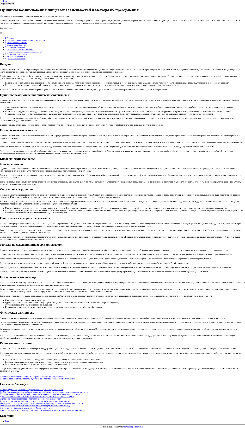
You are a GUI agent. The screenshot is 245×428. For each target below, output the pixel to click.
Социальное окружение (16, 47)
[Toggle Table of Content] (2, 34)
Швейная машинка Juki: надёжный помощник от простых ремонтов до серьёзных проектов (40, 394)
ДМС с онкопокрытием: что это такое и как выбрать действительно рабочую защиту (37, 396)
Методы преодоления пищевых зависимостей (24, 52)
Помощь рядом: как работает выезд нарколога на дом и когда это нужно (31, 390)
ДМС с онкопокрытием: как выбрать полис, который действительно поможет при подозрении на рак (44, 392)
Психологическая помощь (17, 54)
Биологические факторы (16, 45)
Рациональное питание (17, 59)
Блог (7, 421)
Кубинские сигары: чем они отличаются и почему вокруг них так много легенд (35, 406)
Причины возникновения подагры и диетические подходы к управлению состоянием (37, 379)
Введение (10, 38)
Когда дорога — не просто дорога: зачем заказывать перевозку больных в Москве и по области (41, 403)
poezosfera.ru (137, 427)
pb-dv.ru (3, 1)
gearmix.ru (127, 427)
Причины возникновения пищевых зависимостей (26, 40)
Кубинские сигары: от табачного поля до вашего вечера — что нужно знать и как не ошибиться (42, 410)
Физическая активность (16, 56)
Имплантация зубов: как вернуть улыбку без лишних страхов (26, 408)
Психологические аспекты (17, 43)
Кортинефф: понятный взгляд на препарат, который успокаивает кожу (30, 399)
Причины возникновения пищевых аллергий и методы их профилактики (32, 376)
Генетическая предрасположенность (20, 50)
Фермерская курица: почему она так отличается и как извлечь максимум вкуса (34, 401)
